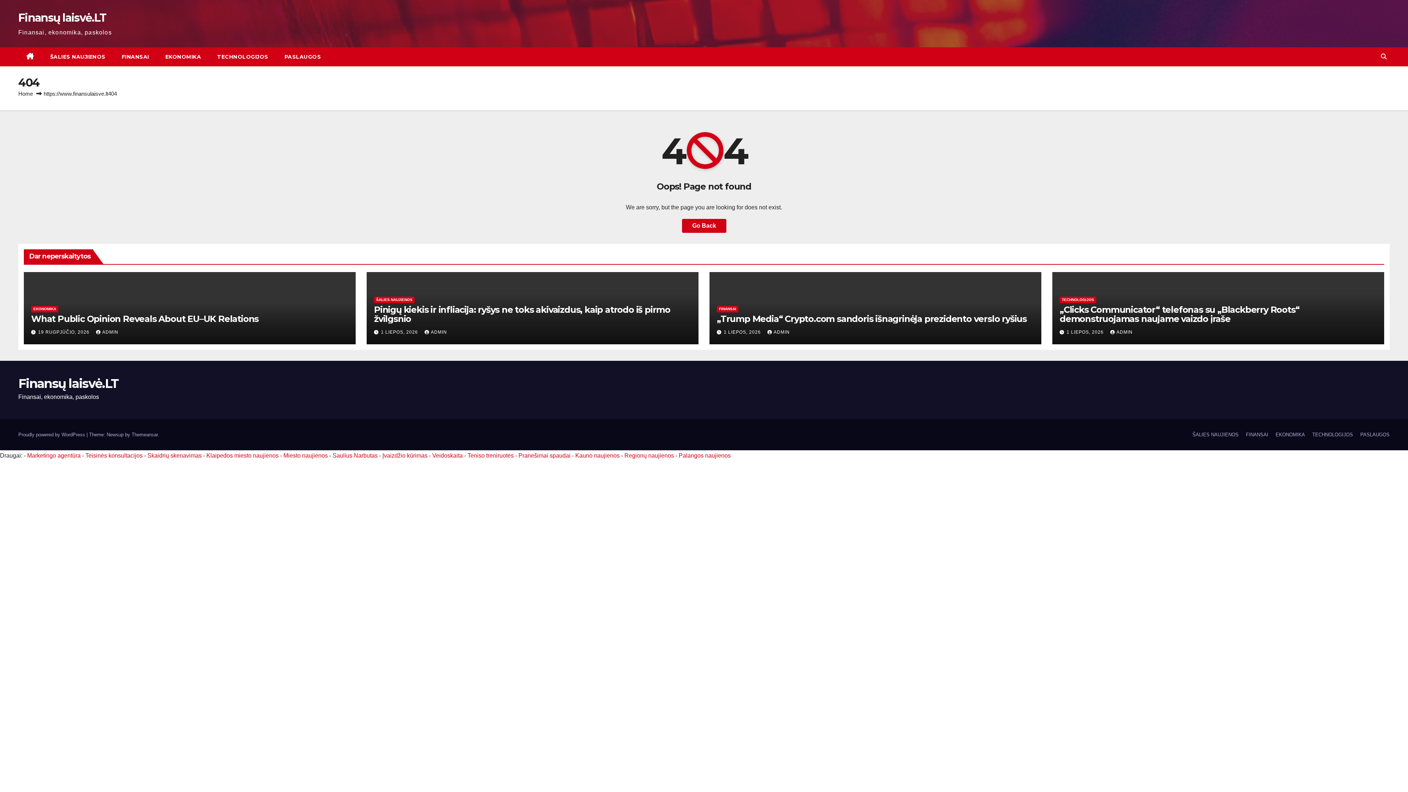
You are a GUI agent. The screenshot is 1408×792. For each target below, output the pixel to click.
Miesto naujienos (305, 455)
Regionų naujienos (649, 455)
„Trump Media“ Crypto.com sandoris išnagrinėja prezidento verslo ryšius (872, 319)
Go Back (704, 226)
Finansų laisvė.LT (62, 18)
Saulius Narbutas (355, 455)
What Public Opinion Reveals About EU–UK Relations (144, 319)
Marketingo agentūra (54, 455)
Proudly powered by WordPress (52, 434)
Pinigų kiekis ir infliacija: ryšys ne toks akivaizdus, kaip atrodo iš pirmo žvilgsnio (522, 314)
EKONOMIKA (183, 57)
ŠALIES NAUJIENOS (78, 57)
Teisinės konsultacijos (114, 455)
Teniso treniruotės (490, 455)
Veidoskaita (447, 455)
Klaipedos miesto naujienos (242, 455)
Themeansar (145, 434)
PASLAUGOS (303, 57)
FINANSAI (135, 57)
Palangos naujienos (705, 455)
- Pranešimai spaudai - (545, 455)
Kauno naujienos (597, 455)
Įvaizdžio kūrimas (405, 455)
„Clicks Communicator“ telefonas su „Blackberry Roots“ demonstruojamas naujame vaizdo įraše (1179, 314)
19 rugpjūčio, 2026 (64, 332)
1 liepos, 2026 (400, 332)
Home (25, 94)
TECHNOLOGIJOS (242, 57)
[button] (1384, 57)
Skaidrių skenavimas (174, 455)
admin (110, 332)
